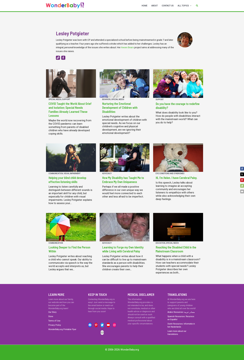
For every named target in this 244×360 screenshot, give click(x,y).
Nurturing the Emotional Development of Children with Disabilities (120, 107)
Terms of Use (54, 321)
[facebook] (63, 58)
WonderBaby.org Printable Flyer (62, 329)
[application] (190, 5)
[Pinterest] (242, 180)
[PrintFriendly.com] (242, 186)
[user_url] (58, 58)
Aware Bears (127, 47)
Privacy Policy (54, 325)
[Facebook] (242, 169)
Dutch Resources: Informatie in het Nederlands (181, 325)
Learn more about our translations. (176, 332)
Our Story (52, 312)
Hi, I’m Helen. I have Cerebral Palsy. (176, 178)
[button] (197, 5)
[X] (242, 174)
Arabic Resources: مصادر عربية (181, 312)
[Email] (242, 191)
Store (50, 316)
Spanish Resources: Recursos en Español (180, 318)
